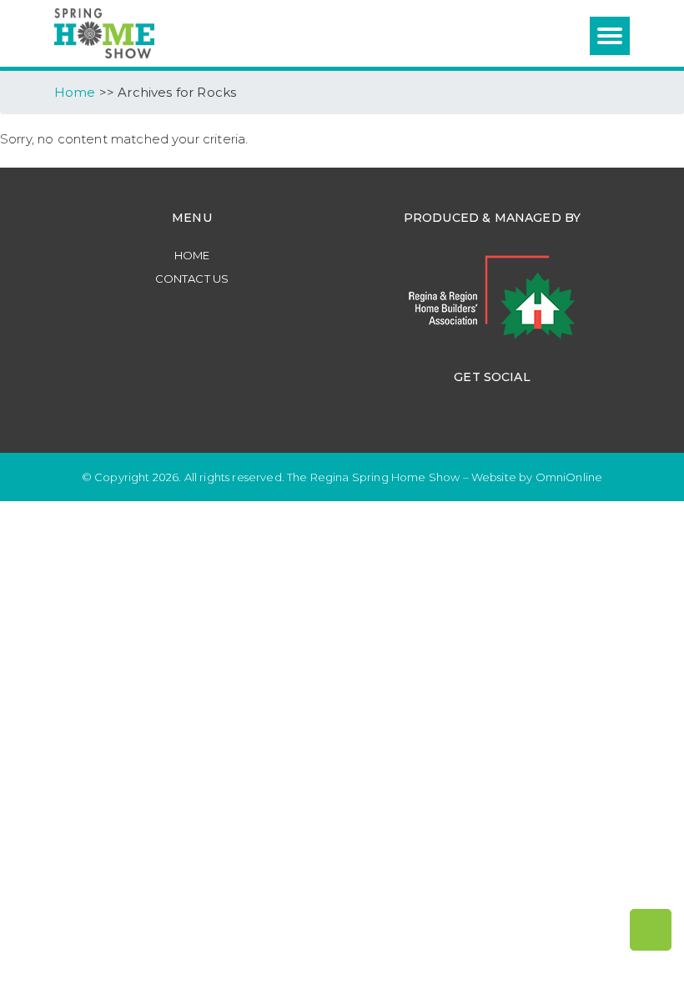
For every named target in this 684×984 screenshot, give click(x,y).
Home (192, 255)
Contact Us (192, 278)
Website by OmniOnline (536, 477)
